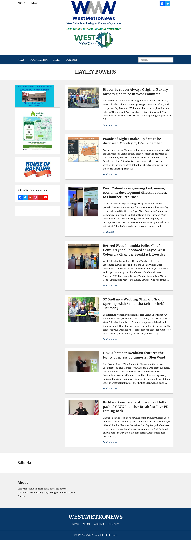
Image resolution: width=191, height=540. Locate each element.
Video (56, 59)
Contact (71, 59)
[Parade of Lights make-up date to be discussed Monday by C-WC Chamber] (83, 161)
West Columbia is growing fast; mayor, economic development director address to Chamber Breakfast (135, 192)
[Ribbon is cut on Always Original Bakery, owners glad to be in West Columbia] (83, 107)
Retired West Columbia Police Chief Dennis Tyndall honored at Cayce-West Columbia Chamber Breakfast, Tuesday (134, 250)
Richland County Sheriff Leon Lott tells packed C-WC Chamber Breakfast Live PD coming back (135, 406)
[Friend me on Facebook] (162, 3)
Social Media (39, 59)
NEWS (34, 3)
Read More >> (110, 125)
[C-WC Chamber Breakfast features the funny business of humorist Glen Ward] (83, 371)
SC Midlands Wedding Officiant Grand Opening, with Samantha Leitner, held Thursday (133, 303)
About (22, 3)
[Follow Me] (167, 3)
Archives (99, 524)
